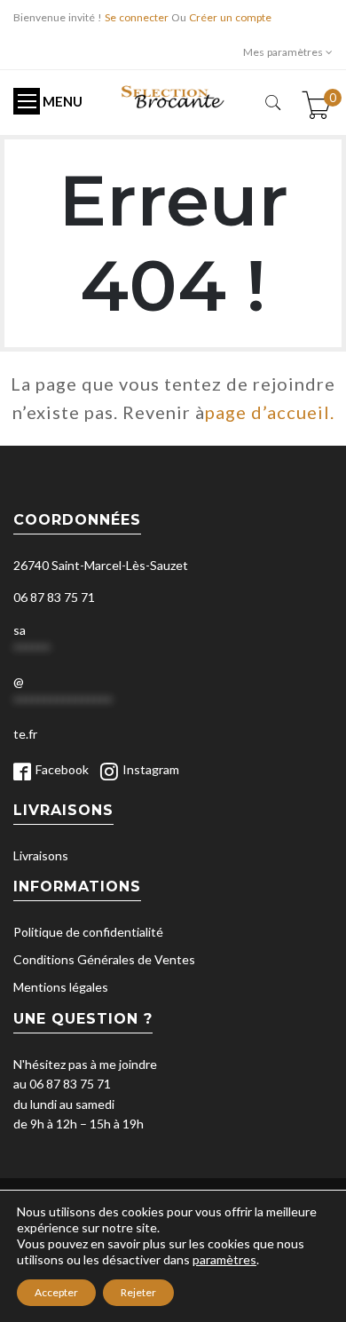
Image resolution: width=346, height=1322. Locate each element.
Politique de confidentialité (88, 931)
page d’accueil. (269, 412)
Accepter (56, 1292)
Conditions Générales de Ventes (104, 959)
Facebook (62, 769)
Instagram (150, 769)
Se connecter (137, 17)
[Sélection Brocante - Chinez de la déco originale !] (173, 95)
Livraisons (40, 855)
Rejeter (138, 1292)
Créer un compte (230, 17)
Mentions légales (60, 986)
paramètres (224, 1259)
